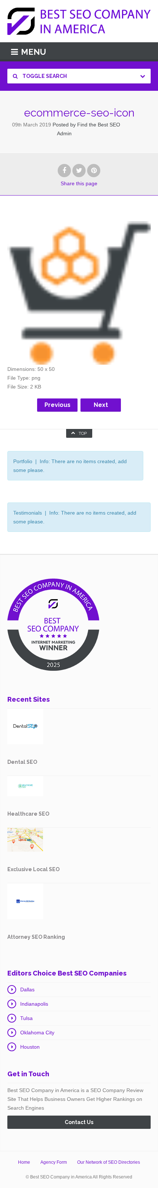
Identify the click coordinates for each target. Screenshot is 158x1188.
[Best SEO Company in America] (79, 21)
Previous (57, 404)
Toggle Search (44, 76)
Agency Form (53, 1162)
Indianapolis (34, 1004)
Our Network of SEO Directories (108, 1162)
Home (24, 1162)
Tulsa (26, 1018)
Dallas (27, 989)
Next (101, 404)
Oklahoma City (37, 1032)
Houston (30, 1047)
